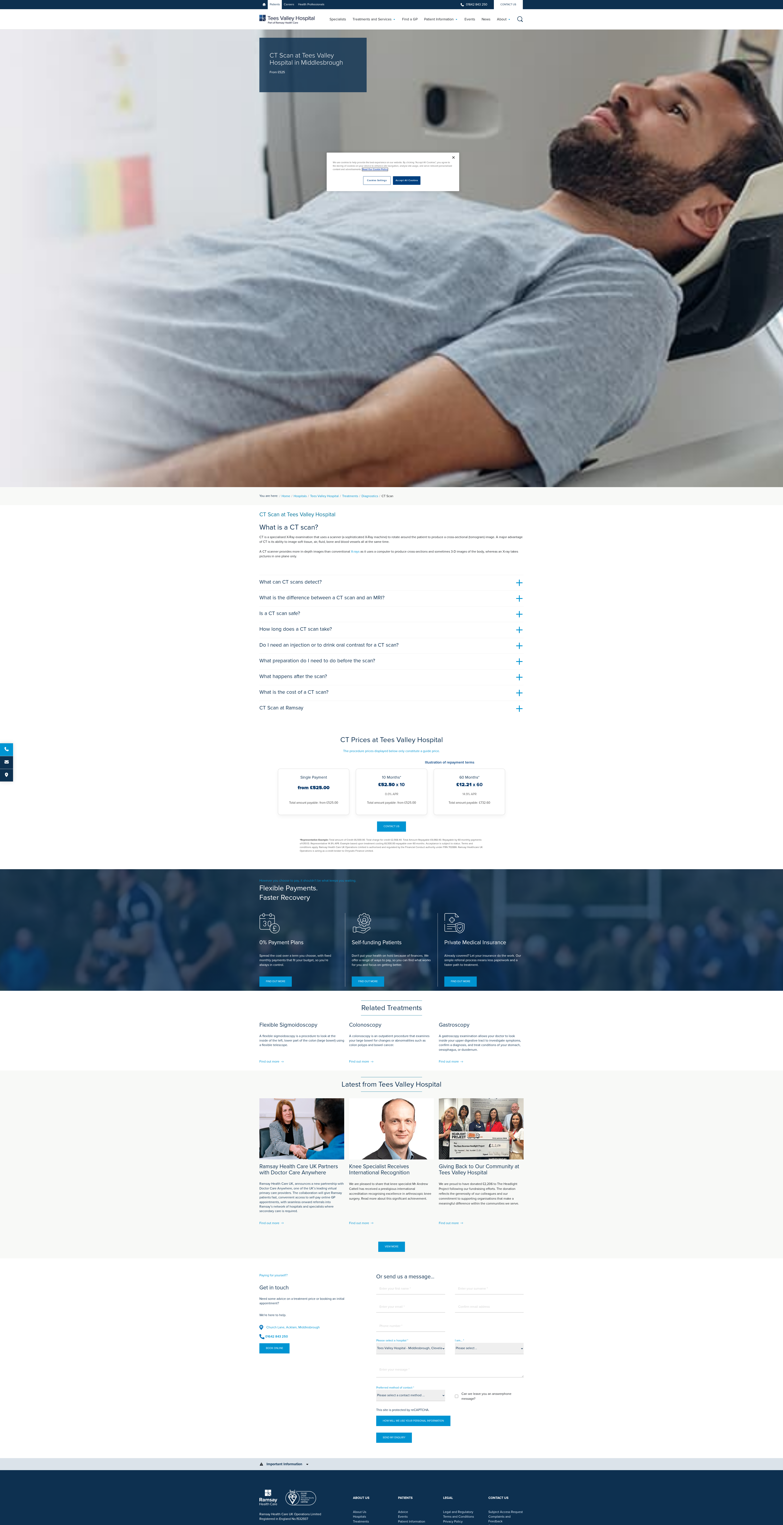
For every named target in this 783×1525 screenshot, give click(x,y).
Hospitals (300, 496)
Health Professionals (311, 4)
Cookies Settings (377, 180)
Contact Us (508, 4)
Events (403, 1517)
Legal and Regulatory (458, 1512)
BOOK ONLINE (274, 1348)
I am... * (459, 1340)
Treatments (350, 496)
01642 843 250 (476, 4)
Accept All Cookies (407, 180)
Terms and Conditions (458, 1517)
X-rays (355, 552)
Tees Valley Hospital (324, 496)
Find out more (275, 981)
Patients (275, 4)
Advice (403, 1512)
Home (286, 496)
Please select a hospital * (392, 1340)
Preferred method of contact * (395, 1387)
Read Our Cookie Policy (375, 169)
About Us (359, 1512)
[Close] (453, 157)
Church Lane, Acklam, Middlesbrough (293, 1327)
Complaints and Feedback (499, 1519)
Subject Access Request (505, 1512)
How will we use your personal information (413, 1420)
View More (391, 1246)
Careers (289, 4)
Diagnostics (370, 496)
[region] (393, 172)
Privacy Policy (453, 1521)
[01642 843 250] (6, 749)
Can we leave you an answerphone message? (486, 1396)
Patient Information (411, 1521)
